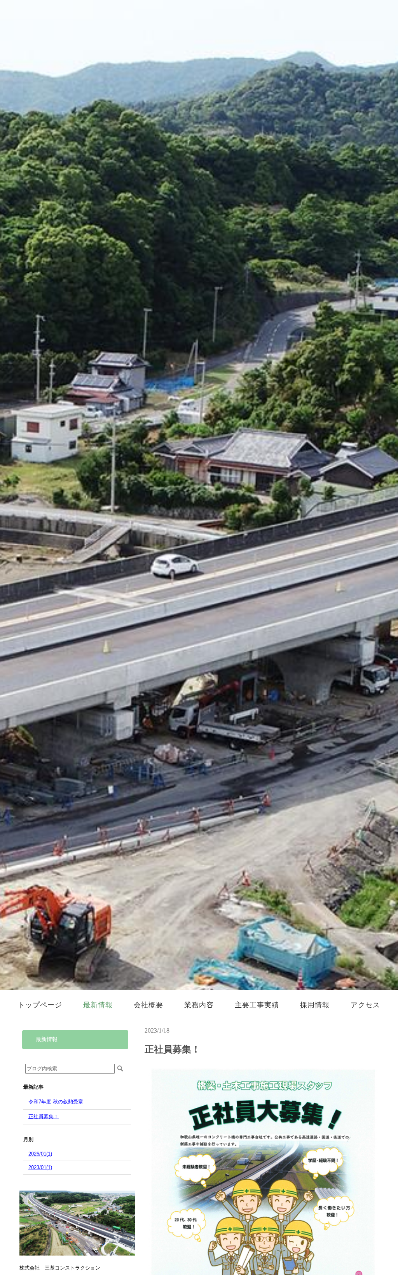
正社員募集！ (43, 1116)
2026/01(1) (40, 1154)
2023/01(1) (40, 1167)
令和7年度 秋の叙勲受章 (55, 1102)
